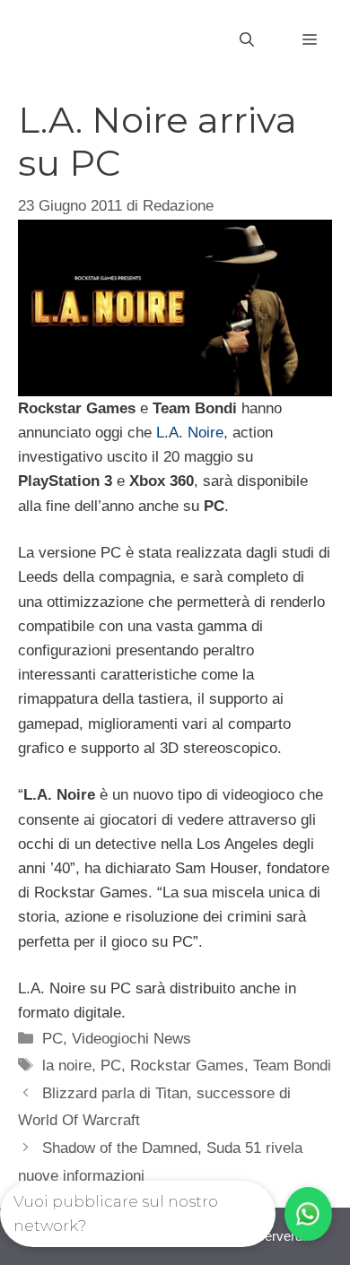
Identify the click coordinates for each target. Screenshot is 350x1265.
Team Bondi (292, 1065)
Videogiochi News (131, 1038)
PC (52, 1038)
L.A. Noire (189, 432)
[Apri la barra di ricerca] (246, 40)
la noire (67, 1065)
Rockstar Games (187, 1065)
